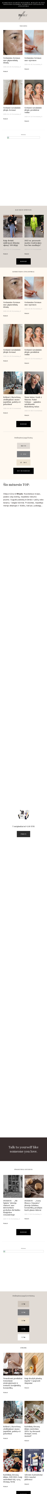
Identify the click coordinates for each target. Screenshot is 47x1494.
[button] (4, 15)
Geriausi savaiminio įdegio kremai (12, 109)
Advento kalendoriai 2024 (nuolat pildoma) (33, 1477)
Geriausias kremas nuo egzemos (32, 59)
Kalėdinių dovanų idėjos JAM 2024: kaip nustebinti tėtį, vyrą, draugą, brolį (12, 1478)
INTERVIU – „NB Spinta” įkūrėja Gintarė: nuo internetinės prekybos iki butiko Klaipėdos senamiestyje (11, 1208)
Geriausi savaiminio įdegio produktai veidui (33, 110)
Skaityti (5, 71)
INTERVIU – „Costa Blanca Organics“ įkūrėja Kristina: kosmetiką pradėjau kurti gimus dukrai (33, 1205)
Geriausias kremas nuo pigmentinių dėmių (11, 60)
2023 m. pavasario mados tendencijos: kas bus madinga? (33, 242)
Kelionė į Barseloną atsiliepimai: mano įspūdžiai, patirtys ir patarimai (12, 400)
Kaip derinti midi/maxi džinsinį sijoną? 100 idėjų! (11, 242)
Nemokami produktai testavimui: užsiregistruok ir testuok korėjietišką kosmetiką (12, 1383)
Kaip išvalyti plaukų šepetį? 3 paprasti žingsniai (33, 1380)
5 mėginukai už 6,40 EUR (23, 826)
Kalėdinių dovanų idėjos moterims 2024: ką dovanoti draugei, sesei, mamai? (32, 1431)
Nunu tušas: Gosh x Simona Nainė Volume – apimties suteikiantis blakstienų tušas (33, 402)
